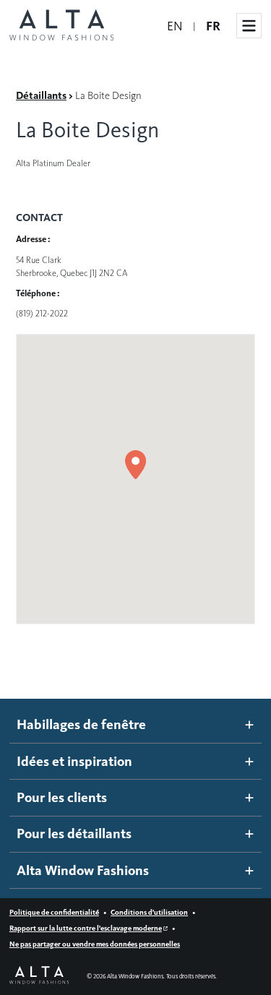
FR (213, 26)
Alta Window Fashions (83, 870)
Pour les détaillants (74, 833)
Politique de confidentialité (54, 912)
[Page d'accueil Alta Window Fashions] (61, 26)
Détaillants (41, 95)
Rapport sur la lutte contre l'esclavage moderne (85, 928)
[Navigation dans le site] (249, 25)
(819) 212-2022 (42, 313)
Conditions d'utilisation (149, 912)
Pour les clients (62, 797)
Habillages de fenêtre (81, 724)
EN (175, 26)
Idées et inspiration (74, 761)
